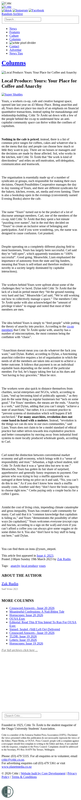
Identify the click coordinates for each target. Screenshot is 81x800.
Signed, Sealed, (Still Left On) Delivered (34, 629)
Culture (14, 35)
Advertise (15, 49)
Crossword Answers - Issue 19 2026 (31, 632)
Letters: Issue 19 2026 (23, 640)
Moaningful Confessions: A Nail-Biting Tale (36, 611)
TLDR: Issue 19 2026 (23, 636)
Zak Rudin (64, 559)
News (13, 28)
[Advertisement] (31, 679)
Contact (14, 46)
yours (42, 565)
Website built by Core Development (43, 773)
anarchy (15, 565)
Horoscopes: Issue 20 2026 (26, 615)
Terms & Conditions (24, 777)
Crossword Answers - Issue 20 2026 (31, 608)
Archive (18, 14)
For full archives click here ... (20, 650)
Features (14, 32)
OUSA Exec (17, 618)
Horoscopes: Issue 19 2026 (26, 643)
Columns (15, 39)
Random (7, 14)
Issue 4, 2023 (45, 555)
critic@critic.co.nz (13, 759)
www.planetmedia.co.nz (17, 766)
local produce (29, 565)
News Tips (16, 53)
